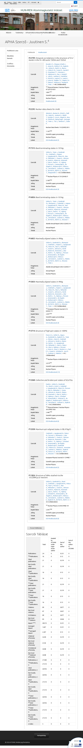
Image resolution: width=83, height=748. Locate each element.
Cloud (14, 2)
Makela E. (59, 353)
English (75, 6)
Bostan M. (56, 113)
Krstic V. (57, 386)
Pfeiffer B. (51, 119)
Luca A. (57, 117)
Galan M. (51, 115)
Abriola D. (49, 113)
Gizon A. (50, 349)
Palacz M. (61, 156)
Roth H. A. (58, 170)
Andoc (24, 2)
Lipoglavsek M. (52, 156)
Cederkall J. (52, 154)
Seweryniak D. (59, 164)
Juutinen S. (56, 76)
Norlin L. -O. (57, 162)
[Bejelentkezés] (38, 2)
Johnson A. (58, 249)
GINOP (6, 3)
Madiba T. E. (57, 80)
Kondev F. (51, 117)
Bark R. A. (58, 68)
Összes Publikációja (36, 528)
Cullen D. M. (51, 70)
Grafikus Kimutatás (10, 65)
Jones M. (50, 66)
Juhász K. (51, 68)
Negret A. (63, 117)
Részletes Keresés (10, 57)
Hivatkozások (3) (54, 467)
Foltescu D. (52, 447)
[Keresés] (75, 2)
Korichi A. (51, 78)
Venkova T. (62, 121)
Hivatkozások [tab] (42, 52)
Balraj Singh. (59, 119)
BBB (19, 2)
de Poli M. (51, 170)
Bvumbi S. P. (49, 64)
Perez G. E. (49, 335)
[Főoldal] (4, 2)
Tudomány (19, 32)
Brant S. (51, 386)
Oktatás (52, 32)
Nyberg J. (59, 253)
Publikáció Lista (12, 50)
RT (29, 2)
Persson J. (51, 164)
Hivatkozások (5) (54, 140)
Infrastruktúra (31, 32)
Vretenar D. (61, 398)
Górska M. (60, 447)
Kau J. (59, 74)
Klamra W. (57, 160)
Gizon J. (56, 349)
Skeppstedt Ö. (52, 172)
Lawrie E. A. (58, 78)
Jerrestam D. (52, 168)
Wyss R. (56, 339)
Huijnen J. (59, 244)
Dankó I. (48, 384)
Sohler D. (49, 152)
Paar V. (57, 396)
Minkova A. (57, 82)
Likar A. (50, 162)
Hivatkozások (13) (54, 372)
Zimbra (9, 2)
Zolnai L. (50, 339)
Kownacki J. (58, 251)
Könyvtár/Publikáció (41, 32)
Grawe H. (59, 158)
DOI (47, 140)
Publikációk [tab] (31, 52)
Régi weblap (13, 3)
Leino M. (50, 80)
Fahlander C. (52, 158)
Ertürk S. (62, 113)
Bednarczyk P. (57, 166)
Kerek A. (50, 160)
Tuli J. (56, 121)
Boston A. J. (63, 349)
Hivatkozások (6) (54, 421)
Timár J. (50, 84)
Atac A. (57, 246)
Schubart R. (59, 351)
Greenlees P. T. (52, 72)
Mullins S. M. (58, 66)
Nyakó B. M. (60, 337)
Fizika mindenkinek (62, 34)
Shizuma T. (65, 219)
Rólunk (8, 32)
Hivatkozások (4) (51, 101)
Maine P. (50, 82)
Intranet (33, 2)
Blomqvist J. (52, 203)
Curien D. (59, 70)
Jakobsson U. (52, 74)
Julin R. (50, 76)
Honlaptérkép (41, 735)
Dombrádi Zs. (57, 242)
